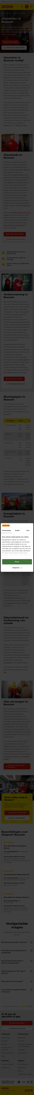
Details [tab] (17, 530)
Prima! (17, 562)
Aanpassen (16, 567)
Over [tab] (27, 530)
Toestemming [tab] (6, 530)
